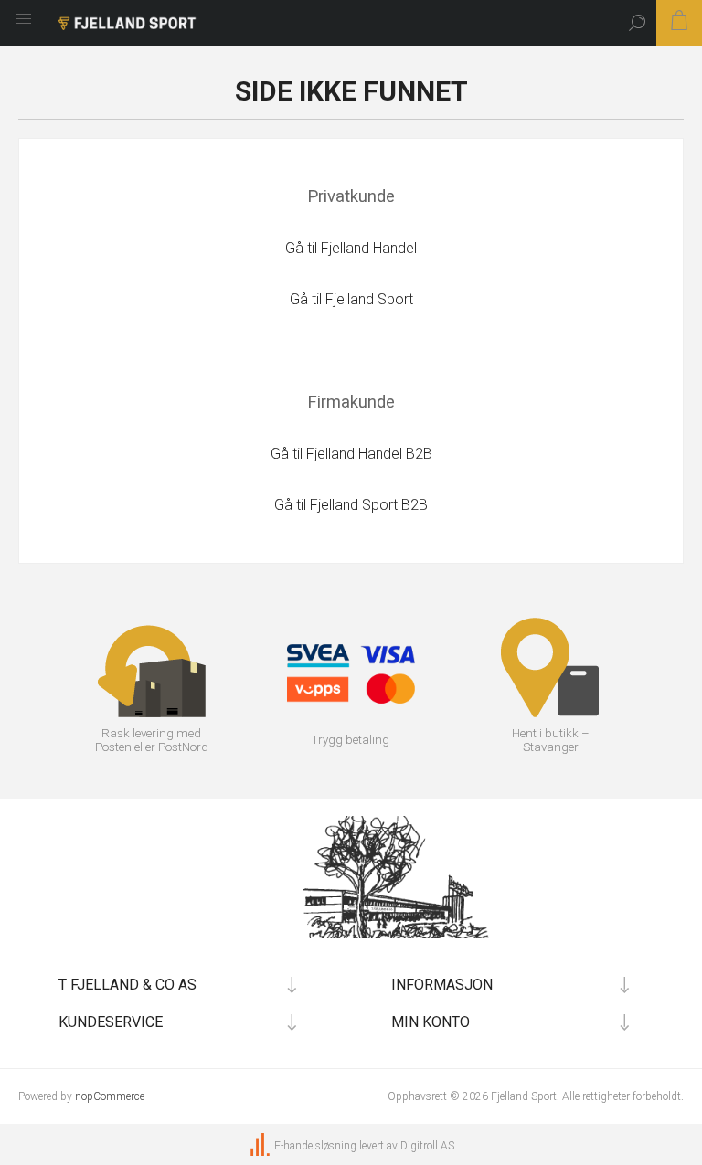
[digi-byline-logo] (261, 1145)
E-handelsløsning (315, 1145)
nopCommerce (109, 1096)
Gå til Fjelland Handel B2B (351, 453)
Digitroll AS (427, 1145)
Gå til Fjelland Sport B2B (351, 505)
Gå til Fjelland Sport (351, 299)
